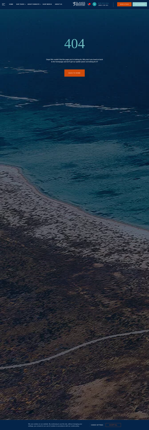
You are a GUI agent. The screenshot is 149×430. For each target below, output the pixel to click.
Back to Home (74, 73)
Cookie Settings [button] (97, 425)
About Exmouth (33, 4)
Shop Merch (47, 4)
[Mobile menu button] (3, 4)
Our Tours (20, 4)
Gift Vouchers (140, 4)
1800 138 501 (103, 5)
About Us (58, 4)
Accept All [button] (113, 425)
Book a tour (124, 4)
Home (11, 4)
